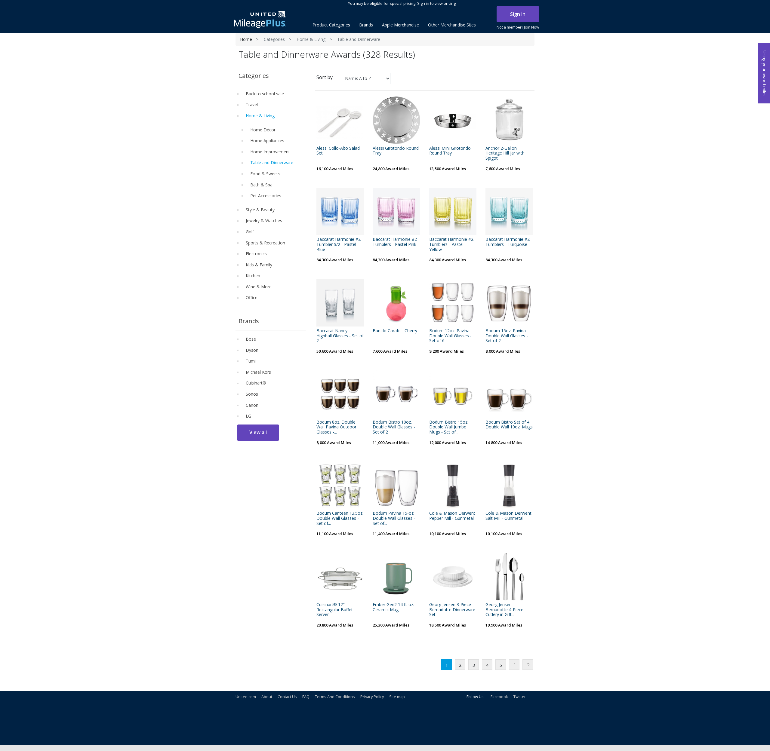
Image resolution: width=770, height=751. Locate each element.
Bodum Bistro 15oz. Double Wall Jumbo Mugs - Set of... (448, 427)
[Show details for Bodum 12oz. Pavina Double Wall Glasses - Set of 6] (453, 302)
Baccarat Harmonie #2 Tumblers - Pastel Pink (395, 242)
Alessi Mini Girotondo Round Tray (450, 151)
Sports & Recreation (265, 243)
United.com (246, 696)
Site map (397, 696)
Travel (252, 104)
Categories (274, 39)
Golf (250, 231)
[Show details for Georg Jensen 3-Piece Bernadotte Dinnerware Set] (453, 576)
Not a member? (518, 27)
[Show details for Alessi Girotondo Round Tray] (396, 120)
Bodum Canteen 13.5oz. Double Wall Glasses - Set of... (339, 518)
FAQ (306, 696)
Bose (251, 339)
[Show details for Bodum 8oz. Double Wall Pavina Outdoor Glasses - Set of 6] (340, 394)
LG (248, 416)
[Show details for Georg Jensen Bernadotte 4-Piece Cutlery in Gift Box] (509, 576)
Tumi (251, 361)
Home (246, 39)
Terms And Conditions (335, 696)
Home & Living (311, 39)
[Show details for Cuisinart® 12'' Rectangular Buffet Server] (340, 576)
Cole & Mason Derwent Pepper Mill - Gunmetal (452, 516)
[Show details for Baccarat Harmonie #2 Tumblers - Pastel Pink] (396, 211)
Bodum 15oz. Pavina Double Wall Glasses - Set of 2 (506, 335)
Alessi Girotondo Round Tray (396, 151)
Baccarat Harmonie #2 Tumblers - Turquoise (507, 242)
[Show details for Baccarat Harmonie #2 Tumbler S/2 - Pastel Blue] (340, 211)
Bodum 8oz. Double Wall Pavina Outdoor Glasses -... (336, 427)
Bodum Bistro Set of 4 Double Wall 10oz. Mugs (509, 425)
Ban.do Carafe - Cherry (395, 330)
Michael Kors (258, 372)
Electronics (256, 253)
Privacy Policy (372, 696)
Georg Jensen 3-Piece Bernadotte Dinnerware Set (452, 609)
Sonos (252, 394)
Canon (252, 405)
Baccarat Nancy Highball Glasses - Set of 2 (340, 335)
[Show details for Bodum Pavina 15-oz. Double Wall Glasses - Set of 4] (396, 485)
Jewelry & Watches (264, 220)
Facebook (499, 696)
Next (514, 664)
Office (251, 297)
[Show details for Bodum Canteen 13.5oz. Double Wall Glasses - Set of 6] (340, 485)
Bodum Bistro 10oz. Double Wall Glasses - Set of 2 (394, 427)
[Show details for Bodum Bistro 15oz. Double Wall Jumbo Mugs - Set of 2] (453, 394)
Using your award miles (764, 74)
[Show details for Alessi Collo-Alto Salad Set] (340, 120)
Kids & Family (259, 265)
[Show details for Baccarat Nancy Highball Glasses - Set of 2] (340, 302)
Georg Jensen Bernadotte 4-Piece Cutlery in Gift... (504, 609)
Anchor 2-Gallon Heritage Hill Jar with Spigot (505, 153)
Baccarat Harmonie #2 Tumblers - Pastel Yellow (451, 244)
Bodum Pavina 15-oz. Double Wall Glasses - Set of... (394, 518)
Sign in (517, 14)
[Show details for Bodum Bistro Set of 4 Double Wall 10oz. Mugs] (509, 394)
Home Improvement (270, 152)
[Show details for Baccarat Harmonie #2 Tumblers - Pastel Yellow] (453, 211)
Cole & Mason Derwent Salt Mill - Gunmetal (508, 516)
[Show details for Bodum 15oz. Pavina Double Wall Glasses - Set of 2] (509, 302)
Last (527, 664)
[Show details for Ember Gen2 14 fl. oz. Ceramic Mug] (396, 576)
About (266, 696)
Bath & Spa (261, 185)
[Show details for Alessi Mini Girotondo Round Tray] (453, 120)
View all (258, 432)
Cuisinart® (256, 383)
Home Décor (263, 130)
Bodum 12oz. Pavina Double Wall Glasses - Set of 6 (450, 335)
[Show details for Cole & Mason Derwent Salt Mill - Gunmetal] (509, 485)
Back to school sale (265, 94)
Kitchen (253, 275)
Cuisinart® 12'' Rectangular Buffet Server (334, 609)
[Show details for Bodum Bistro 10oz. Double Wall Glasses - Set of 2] (396, 394)
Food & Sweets (265, 173)
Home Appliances (267, 140)
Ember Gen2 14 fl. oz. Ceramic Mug (393, 607)
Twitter (519, 696)
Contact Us (287, 696)
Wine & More (259, 287)
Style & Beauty (260, 210)
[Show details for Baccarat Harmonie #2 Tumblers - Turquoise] (509, 211)
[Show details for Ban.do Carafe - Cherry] (396, 302)
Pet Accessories (265, 195)
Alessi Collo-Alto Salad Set (338, 151)
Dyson (252, 350)
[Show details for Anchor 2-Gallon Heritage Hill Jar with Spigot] (509, 120)
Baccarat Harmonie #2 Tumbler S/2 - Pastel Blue (338, 244)
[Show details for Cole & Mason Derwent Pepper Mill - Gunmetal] (453, 485)
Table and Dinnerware (271, 162)
